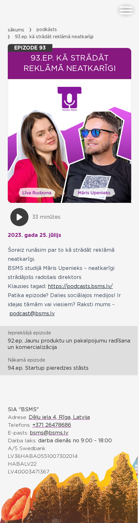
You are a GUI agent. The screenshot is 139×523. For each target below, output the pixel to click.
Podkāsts (47, 30)
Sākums (16, 30)
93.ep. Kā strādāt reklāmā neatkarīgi (54, 37)
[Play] (19, 217)
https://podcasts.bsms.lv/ (80, 286)
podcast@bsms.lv (32, 313)
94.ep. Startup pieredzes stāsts (48, 368)
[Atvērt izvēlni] (126, 10)
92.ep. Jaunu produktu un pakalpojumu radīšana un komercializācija (69, 344)
